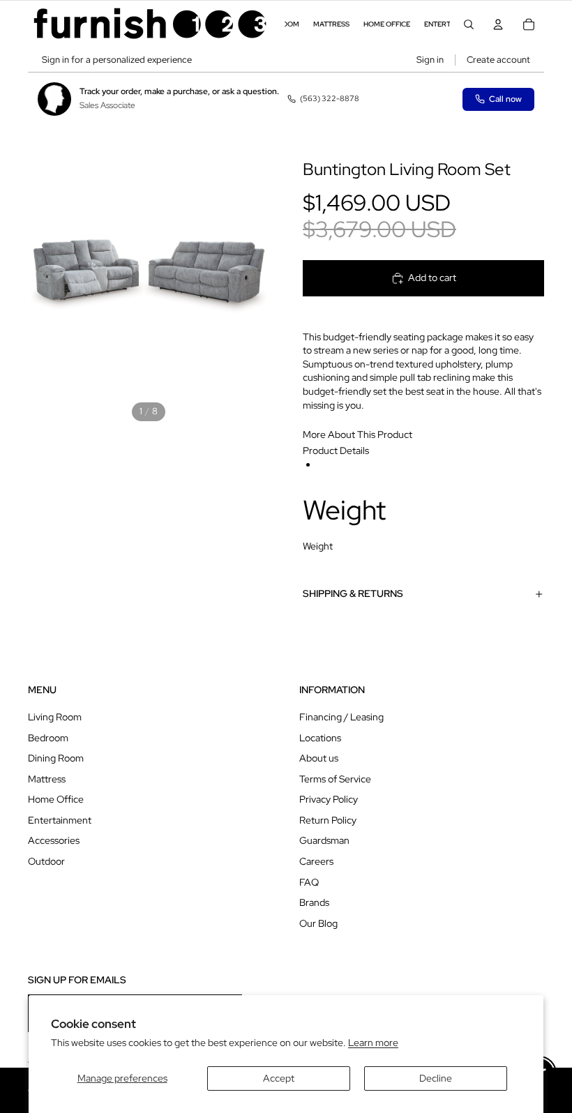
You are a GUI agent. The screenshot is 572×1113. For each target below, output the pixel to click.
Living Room (55, 717)
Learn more (373, 1042)
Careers (316, 861)
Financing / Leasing (341, 717)
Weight (318, 546)
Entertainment (59, 820)
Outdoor (46, 861)
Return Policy (327, 820)
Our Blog (318, 923)
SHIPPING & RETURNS (353, 593)
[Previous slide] (43, 276)
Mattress (47, 779)
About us (318, 758)
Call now (505, 99)
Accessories (54, 840)
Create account (498, 60)
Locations (320, 738)
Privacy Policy (328, 799)
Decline (435, 1078)
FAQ (309, 882)
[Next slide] (254, 276)
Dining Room (56, 758)
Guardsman (324, 840)
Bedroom (48, 738)
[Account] (498, 24)
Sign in (430, 60)
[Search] (468, 24)
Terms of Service (335, 779)
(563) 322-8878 (329, 98)
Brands (314, 902)
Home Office (56, 799)
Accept (278, 1078)
